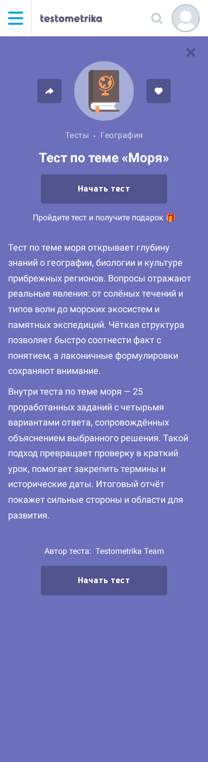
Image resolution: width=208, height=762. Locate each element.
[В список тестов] (191, 52)
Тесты (77, 135)
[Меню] (15, 18)
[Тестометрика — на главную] (71, 18)
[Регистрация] (186, 18)
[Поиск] (156, 18)
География (121, 135)
